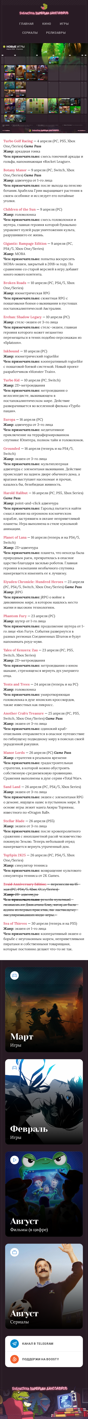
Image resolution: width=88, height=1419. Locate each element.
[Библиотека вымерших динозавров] (44, 9)
